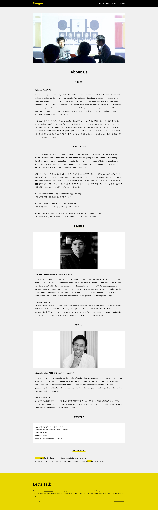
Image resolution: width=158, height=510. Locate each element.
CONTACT (122, 3)
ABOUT (101, 3)
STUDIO (114, 3)
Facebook (116, 501)
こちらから (90, 493)
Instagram (121, 501)
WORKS (107, 3)
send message (48, 491)
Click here (39, 458)
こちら (89, 461)
